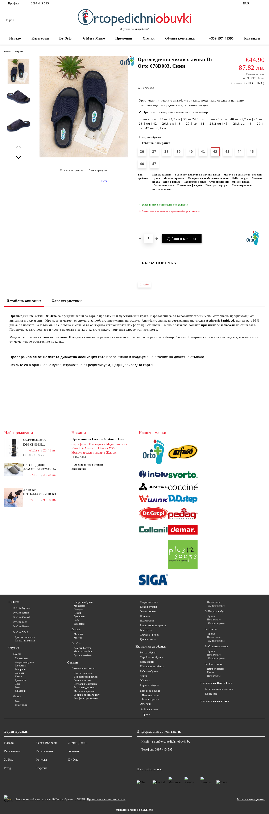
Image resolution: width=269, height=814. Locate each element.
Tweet (105, 181)
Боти (17, 687)
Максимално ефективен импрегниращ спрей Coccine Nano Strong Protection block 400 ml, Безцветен (41, 443)
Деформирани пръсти (86, 676)
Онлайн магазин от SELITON (134, 809)
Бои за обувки (148, 652)
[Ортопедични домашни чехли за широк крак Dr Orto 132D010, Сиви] (13, 474)
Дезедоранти (147, 661)
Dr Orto (14, 602)
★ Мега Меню (93, 38)
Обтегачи (145, 703)
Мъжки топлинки (25, 640)
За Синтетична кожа (216, 646)
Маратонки (21, 658)
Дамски (17, 653)
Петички (145, 616)
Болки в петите (82, 680)
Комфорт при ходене (86, 698)
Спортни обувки (24, 662)
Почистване (213, 602)
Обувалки (145, 680)
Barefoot (76, 643)
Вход (7, 768)
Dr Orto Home (21, 626)
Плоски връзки (151, 695)
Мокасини (20, 665)
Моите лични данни (251, 799)
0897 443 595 (40, 3)
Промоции (123, 38)
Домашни (20, 680)
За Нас (8, 759)
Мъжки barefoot (83, 651)
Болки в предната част (86, 694)
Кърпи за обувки (149, 685)
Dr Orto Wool (20, 632)
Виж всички (79, 468)
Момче (78, 637)
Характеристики (67, 301)
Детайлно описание (24, 301)
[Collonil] (153, 530)
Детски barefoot (83, 655)
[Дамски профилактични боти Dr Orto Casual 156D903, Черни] (13, 506)
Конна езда (211, 693)
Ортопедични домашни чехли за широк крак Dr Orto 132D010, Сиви (40, 468)
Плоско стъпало (83, 673)
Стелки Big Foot (149, 634)
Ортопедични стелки (83, 668)
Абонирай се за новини (88, 464)
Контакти (252, 38)
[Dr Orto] (153, 452)
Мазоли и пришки (84, 691)
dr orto (144, 284)
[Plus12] (183, 555)
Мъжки (17, 696)
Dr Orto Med (20, 621)
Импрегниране (215, 605)
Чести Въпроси (46, 742)
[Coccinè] (183, 487)
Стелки (72, 662)
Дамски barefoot (83, 647)
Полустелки (147, 620)
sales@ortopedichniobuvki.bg (171, 741)
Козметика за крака (214, 701)
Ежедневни (21, 704)
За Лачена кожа (213, 664)
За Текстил (211, 629)
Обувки (19, 51)
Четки (143, 675)
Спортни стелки (149, 602)
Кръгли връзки (150, 699)
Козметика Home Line (216, 683)
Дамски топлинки (25, 637)
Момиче (78, 634)
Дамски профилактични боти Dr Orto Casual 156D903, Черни (41, 492)
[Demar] (183, 530)
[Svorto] (183, 475)
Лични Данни (77, 742)
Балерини (20, 669)
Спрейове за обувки (151, 657)
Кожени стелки (148, 606)
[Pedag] (183, 514)
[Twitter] (262, 3)
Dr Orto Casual (21, 617)
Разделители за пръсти (153, 625)
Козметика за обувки (151, 646)
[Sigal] (153, 580)
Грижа (146, 714)
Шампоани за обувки (152, 666)
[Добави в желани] (262, 214)
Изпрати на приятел (71, 170)
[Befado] (183, 452)
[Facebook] (256, 3)
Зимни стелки (148, 611)
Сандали (19, 673)
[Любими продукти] (254, 19)
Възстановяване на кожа (219, 689)
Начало (15, 38)
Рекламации (12, 751)
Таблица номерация (156, 143)
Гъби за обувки (149, 671)
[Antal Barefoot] (153, 487)
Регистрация (44, 751)
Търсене (41, 768)
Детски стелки (148, 639)
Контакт (41, 759)
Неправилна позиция (86, 683)
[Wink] (153, 499)
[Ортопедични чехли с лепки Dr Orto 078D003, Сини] (84, 156)
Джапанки (20, 690)
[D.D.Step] (183, 499)
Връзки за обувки (150, 690)
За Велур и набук (215, 611)
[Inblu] (153, 475)
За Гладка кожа (149, 709)
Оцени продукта (98, 170)
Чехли (18, 676)
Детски (76, 629)
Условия (73, 751)
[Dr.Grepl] (153, 514)
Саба (17, 683)
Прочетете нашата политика (106, 799)
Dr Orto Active (21, 612)
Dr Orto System (21, 608)
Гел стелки (146, 630)
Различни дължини (84, 687)
